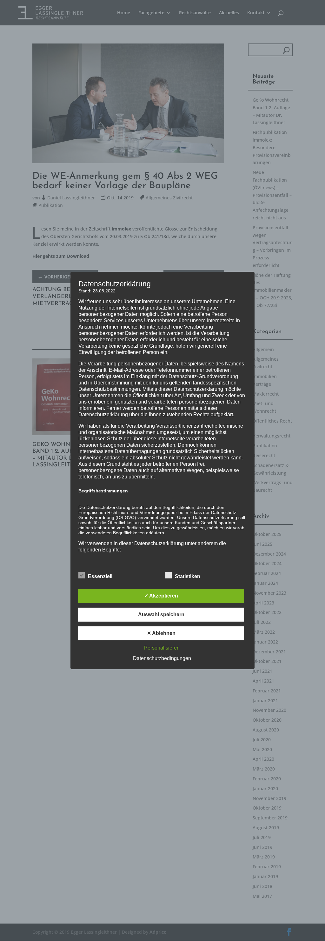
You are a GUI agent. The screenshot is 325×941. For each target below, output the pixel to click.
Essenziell (100, 576)
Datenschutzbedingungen (162, 658)
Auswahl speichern (161, 614)
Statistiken (187, 576)
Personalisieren (162, 648)
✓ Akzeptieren (161, 595)
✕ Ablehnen (161, 633)
